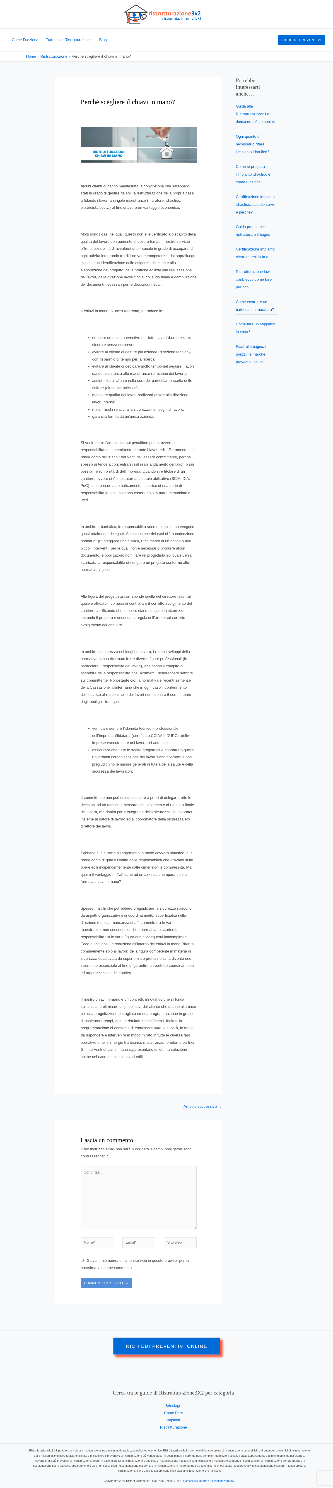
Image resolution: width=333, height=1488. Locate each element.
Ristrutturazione (173, 1427)
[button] (301, 40)
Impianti (173, 1420)
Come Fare (173, 1413)
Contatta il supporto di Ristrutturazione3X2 (209, 1481)
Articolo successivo (202, 1106)
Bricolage (173, 1406)
